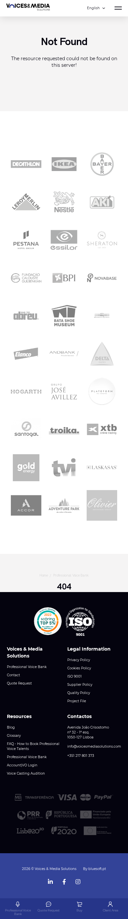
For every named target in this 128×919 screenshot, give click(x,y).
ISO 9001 (74, 676)
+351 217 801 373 (80, 756)
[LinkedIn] (50, 880)
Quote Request (19, 683)
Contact (13, 675)
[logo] (28, 8)
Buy (79, 910)
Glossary (14, 735)
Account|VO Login (22, 765)
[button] (47, 621)
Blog (11, 727)
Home (43, 575)
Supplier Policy (79, 685)
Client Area (110, 910)
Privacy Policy (78, 660)
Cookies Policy (79, 668)
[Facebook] (64, 880)
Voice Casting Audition (26, 773)
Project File (76, 701)
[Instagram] (77, 880)
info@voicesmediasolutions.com (94, 746)
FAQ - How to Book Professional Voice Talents (33, 746)
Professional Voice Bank (71, 575)
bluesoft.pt (97, 869)
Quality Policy (78, 693)
